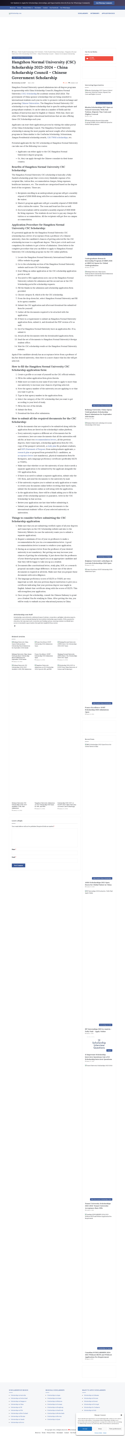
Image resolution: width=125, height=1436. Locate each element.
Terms (19, 7)
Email (14, 857)
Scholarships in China (17, 1404)
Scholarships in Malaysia (54, 1401)
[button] (121, 1415)
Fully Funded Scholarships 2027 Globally (30, 52)
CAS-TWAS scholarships (57, 137)
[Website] (15, 626)
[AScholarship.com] (15, 13)
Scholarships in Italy (90, 1410)
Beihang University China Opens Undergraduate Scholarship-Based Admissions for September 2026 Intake (21, 656)
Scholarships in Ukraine (18, 1416)
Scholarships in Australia (18, 1395)
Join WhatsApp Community (104, 3)
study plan (51, 446)
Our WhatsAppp (65, 7)
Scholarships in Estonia (91, 1398)
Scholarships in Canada (17, 1419)
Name (14, 849)
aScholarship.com (75, 1430)
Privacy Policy (98, 1432)
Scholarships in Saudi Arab (55, 1410)
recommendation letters (45, 440)
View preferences (115, 1429)
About (104, 1432)
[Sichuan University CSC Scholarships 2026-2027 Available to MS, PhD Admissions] (22, 732)
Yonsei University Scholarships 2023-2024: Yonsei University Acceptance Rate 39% (98, 1205)
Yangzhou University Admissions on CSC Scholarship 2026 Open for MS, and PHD (45, 804)
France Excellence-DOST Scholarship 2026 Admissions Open (44, 655)
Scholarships (83, 13)
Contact (45, 7)
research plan (23, 452)
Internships (95, 13)
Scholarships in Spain (53, 1419)
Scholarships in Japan (53, 1395)
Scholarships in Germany (54, 1404)
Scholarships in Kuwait (91, 1401)
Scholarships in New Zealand (19, 1413)
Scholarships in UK (16, 1407)
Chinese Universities (30, 103)
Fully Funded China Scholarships (54, 52)
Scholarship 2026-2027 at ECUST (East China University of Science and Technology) (67, 804)
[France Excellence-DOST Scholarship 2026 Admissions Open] (45, 646)
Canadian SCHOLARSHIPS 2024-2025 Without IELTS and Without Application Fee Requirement (98, 1354)
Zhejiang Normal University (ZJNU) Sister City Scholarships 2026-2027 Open (67, 655)
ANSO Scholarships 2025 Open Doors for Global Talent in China (98, 883)
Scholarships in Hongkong (55, 1407)
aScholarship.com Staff (19, 82)
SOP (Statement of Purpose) (33, 449)
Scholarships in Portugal (91, 1404)
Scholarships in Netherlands (55, 1413)
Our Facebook (54, 7)
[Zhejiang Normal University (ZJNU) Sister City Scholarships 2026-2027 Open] (68, 646)
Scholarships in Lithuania (91, 1395)
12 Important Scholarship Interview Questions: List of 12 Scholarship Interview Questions (98, 1057)
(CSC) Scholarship (29, 94)
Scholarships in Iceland (54, 1398)
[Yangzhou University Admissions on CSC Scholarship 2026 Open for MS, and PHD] (45, 732)
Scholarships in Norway (54, 1416)
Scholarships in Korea (17, 1422)
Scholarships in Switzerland (19, 1398)
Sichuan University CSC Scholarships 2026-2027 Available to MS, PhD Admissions (19, 805)
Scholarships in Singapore (18, 1401)
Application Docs (108, 13)
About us (12, 7)
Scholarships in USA (17, 1410)
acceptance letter (25, 456)
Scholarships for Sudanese (92, 1407)
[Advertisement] (62, 32)
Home (15, 52)
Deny (100, 1429)
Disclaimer (38, 7)
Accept (85, 1429)
